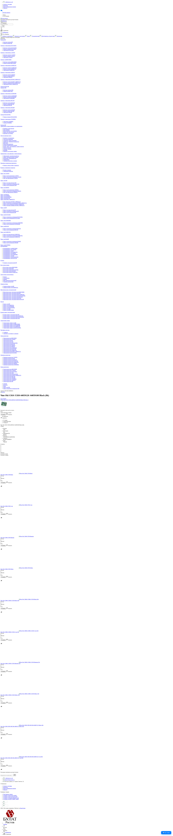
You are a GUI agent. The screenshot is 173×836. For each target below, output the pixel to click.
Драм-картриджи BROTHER (10, 338)
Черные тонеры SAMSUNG (9, 69)
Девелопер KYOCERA (8, 50)
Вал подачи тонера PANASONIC (10, 269)
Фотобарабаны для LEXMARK (10, 254)
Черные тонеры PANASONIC (10, 117)
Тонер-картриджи (5, 367)
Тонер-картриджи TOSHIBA (9, 379)
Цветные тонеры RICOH (9, 102)
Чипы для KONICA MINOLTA (8, 199)
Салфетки (5, 332)
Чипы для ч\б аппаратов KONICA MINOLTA (13, 204)
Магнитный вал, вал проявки (10, 131)
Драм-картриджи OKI (8, 341)
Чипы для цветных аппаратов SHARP (12, 241)
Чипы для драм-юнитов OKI (9, 182)
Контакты (5, 787)
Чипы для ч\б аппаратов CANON (11, 175)
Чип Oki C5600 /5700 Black (7, 474)
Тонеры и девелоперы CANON (8, 52)
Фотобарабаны (4, 246)
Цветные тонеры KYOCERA (10, 47)
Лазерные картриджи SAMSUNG (11, 362)
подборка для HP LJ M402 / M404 (11, 799)
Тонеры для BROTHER (6, 59)
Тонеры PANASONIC (6, 114)
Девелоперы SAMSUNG (9, 70)
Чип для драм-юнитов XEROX (10, 192)
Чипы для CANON (5, 173)
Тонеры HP (3, 39)
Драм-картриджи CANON (9, 339)
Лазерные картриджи (5, 355)
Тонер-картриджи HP (8, 381)
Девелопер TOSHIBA (8, 121)
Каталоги (5, 384)
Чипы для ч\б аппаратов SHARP (10, 242)
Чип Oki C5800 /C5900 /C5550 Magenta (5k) (10, 663)
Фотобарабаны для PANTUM (10, 258)
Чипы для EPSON (5, 194)
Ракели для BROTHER (8, 310)
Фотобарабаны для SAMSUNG (10, 252)
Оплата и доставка (7, 786)
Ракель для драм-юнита (8, 132)
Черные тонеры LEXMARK (9, 97)
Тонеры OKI (3, 87)
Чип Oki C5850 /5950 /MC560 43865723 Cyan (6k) (12, 757)
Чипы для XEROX (5, 187)
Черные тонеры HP (7, 43)
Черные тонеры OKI (8, 91)
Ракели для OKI (7, 308)
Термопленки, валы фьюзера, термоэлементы (11, 153)
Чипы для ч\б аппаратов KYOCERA (11, 218)
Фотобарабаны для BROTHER (10, 248)
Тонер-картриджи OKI (8, 372)
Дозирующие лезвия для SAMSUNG (11, 326)
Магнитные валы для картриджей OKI (12, 298)
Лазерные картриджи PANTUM (10, 361)
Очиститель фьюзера (8, 139)
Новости (5, 789)
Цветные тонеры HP (8, 42)
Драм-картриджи (4, 335)
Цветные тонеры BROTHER (9, 62)
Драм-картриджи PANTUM (9, 349)
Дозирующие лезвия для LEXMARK (11, 325)
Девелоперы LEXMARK (9, 98)
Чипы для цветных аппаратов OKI (11, 184)
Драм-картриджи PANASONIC (10, 343)
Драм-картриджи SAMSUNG (10, 350)
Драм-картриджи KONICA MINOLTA (12, 351)
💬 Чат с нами (166, 832)
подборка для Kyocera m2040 (10, 795)
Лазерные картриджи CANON (10, 357)
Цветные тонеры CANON (9, 55)
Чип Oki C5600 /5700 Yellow (7, 569)
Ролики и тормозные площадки (8, 167)
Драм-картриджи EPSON (9, 346)
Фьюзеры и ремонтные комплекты (8, 163)
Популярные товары (8, 794)
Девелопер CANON (7, 57)
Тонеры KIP (3, 125)
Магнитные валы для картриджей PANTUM (13, 299)
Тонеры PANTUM (5, 86)
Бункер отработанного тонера (10, 145)
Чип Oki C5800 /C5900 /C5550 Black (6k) (10, 600)
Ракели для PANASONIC (9, 307)
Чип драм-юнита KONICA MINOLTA (12, 201)
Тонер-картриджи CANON (9, 370)
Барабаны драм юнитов (8, 128)
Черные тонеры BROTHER (9, 63)
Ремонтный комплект (8, 144)
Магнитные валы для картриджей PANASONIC (14, 295)
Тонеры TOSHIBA (7, 122)
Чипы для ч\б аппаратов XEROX (10, 189)
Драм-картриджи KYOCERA (10, 352)
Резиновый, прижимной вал (9, 158)
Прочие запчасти (7, 147)
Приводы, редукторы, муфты (10, 151)
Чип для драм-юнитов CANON (10, 178)
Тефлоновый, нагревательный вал (11, 156)
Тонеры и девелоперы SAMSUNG (8, 65)
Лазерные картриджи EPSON (10, 359)
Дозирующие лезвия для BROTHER (11, 324)
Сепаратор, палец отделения (9, 140)
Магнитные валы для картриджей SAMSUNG (14, 294)
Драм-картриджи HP (8, 340)
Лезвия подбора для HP (8, 286)
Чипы (4, 386)
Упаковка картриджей (8, 281)
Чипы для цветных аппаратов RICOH (12, 228)
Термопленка (6, 159)
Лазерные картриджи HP (9, 358)
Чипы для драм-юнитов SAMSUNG (11, 234)
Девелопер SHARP (7, 112)
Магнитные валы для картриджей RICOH (13, 297)
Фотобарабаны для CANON (9, 249)
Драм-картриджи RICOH (9, 344)
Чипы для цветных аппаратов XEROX (12, 191)
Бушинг (2, 260)
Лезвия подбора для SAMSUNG (10, 287)
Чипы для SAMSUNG (6, 232)
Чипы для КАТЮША (5, 245)
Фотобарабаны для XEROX (9, 253)
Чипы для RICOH (5, 226)
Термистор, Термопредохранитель (11, 141)
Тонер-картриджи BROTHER (10, 369)
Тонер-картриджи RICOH (9, 376)
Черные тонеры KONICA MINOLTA (11, 83)
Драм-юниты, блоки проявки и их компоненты (11, 126)
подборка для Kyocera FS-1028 (10, 796)
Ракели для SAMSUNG (8, 305)
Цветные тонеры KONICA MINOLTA (12, 81)
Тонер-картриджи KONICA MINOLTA (12, 375)
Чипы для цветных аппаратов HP (11, 211)
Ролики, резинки (7, 170)
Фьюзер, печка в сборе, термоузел (11, 165)
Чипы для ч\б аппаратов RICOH (10, 229)
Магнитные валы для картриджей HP (12, 293)
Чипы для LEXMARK (6, 220)
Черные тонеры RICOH (8, 104)
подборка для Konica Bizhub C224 (11, 798)
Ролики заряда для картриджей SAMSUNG (13, 315)
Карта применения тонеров (9, 788)
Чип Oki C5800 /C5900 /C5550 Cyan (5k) (10, 632)
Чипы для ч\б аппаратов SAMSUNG (11, 236)
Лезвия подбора (4, 284)
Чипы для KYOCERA (6, 214)
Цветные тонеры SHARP (9, 109)
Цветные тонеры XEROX (9, 74)
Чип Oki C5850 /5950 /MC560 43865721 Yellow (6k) (12, 726)
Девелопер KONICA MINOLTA (10, 84)
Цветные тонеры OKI (8, 90)
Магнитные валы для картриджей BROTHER (13, 292)
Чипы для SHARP (5, 239)
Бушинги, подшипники (8, 138)
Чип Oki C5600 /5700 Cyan (7, 506)
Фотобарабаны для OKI (8, 255)
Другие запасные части (6, 135)
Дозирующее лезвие (5, 320)
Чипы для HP (4, 207)
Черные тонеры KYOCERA (9, 49)
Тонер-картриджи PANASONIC (10, 374)
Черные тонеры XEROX (9, 76)
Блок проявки (6, 129)
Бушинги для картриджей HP (10, 262)
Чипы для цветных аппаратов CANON (12, 177)
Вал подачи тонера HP (8, 268)
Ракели (2, 301)
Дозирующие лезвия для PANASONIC (12, 327)
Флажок (5, 279)
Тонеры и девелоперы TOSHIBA (8, 119)
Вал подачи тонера (5, 265)
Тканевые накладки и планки (10, 160)
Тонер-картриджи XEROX (9, 380)
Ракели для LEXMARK (8, 306)
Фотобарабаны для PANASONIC (10, 257)
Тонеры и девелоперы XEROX (8, 72)
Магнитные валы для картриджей (8, 289)
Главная (5, 383)
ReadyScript (22, 808)
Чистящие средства (5, 330)
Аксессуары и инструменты (7, 274)
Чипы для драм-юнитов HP (9, 210)
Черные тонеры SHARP (8, 111)
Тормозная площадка (8, 171)
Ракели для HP (6, 304)
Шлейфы (5, 150)
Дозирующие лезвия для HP (9, 322)
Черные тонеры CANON (9, 56)
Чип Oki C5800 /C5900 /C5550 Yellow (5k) (10, 695)
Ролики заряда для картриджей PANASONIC (13, 317)
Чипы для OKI (4, 180)
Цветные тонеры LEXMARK (10, 95)
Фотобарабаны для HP (8, 250)
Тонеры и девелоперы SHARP (8, 107)
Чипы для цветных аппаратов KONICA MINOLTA (15, 203)
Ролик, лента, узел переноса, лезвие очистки (13, 146)
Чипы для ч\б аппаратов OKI (10, 185)
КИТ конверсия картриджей (9, 280)
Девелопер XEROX (7, 77)
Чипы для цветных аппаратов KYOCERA (13, 217)
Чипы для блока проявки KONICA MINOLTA (13, 205)
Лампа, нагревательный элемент (10, 157)
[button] (1, 28)
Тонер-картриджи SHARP (9, 377)
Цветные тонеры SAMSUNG (10, 67)
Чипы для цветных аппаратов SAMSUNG (13, 235)
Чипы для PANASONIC (6, 197)
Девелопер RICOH (7, 105)
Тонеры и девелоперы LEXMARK (8, 93)
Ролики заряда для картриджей (8, 312)
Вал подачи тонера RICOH (9, 271)
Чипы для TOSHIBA (5, 195)
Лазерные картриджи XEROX (10, 363)
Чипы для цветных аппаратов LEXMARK (13, 222)
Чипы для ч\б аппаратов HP (9, 212)
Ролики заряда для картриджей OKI (11, 318)
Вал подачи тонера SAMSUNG (10, 272)
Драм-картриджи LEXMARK (10, 347)
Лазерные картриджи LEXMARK (11, 364)
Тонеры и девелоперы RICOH (7, 100)
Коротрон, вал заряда (8, 133)
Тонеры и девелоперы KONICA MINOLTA (10, 79)
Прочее (5, 276)
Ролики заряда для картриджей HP (11, 314)
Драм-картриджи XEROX (9, 345)
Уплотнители (6, 278)
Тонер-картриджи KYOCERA (10, 371)
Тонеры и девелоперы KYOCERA (8, 45)
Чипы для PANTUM (5, 198)
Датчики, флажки (7, 149)
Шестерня (5, 142)
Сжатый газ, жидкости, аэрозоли (10, 333)
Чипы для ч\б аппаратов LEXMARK (11, 224)
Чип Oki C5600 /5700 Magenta (7, 537)
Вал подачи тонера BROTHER (10, 267)
